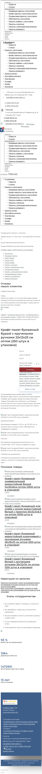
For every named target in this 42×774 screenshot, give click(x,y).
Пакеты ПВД (9, 260)
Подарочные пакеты (12, 269)
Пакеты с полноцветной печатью (23, 27)
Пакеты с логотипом (9, 9)
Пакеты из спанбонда (12, 276)
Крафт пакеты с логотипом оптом (23, 14)
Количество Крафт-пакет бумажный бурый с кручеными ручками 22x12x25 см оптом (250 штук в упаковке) (26, 364)
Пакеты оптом (11, 74)
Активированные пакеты (13, 274)
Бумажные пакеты (11, 256)
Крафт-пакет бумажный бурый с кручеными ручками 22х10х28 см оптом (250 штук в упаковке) (20, 584)
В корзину (11, 496)
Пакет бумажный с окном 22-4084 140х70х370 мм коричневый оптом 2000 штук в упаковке (20, 590)
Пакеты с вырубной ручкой (14, 267)
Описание (4, 394)
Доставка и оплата (13, 76)
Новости (12, 4)
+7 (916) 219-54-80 (11, 106)
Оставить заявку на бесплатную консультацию (17, 250)
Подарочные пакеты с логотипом (23, 16)
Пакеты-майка (9, 263)
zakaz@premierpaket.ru (15, 97)
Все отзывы (5, 307)
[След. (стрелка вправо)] (3, 772)
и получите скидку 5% (10, 712)
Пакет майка (12, 726)
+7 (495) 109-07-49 (12, 103)
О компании (8, 134)
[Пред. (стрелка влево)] (1, 772)
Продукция (9, 253)
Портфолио (10, 79)
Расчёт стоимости (7, 131)
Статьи (12, 47)
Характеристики (13, 394)
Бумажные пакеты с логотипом (22, 11)
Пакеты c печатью (16, 24)
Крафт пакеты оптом (33, 383)
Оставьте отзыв (8, 708)
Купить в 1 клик (30, 389)
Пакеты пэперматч (17, 29)
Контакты (7, 38)
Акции (7, 84)
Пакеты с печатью (11, 265)
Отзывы (8, 81)
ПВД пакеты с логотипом (19, 19)
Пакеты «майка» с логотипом (21, 21)
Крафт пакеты (9, 258)
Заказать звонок (6, 129)
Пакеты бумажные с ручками (29, 385)
